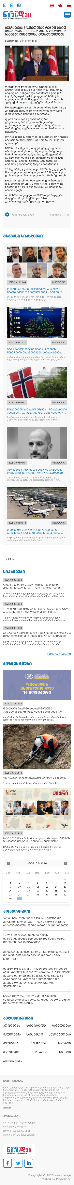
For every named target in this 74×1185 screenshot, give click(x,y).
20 (47, 891)
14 (56, 887)
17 (19, 891)
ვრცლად (7, 1107)
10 (19, 887)
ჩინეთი (65, 1052)
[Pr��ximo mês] (65, 864)
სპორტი (64, 1043)
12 (38, 887)
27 (47, 895)
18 (28, 891)
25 (28, 895)
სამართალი (36, 1025)
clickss (10, 559)
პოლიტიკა (11, 1025)
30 (10, 899)
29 (65, 895)
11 (28, 887)
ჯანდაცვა (38, 1043)
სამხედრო (34, 1034)
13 (47, 887)
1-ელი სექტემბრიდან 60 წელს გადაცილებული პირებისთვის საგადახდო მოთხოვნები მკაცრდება (34, 939)
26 (38, 895)
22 (65, 891)
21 (56, 891)
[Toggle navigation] (67, 15)
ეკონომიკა (12, 1034)
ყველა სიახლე (59, 654)
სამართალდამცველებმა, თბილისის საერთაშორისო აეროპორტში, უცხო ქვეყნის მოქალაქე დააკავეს (36, 1000)
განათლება (61, 1025)
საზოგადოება (60, 1034)
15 (65, 887)
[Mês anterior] (8, 864)
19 (38, 891)
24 (19, 895)
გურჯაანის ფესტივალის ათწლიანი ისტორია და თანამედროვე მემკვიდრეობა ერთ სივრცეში (36, 955)
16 (10, 891)
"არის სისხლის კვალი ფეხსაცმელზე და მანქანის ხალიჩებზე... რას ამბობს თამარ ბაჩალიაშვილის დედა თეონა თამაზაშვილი (35, 922)
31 (19, 899)
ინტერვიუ (39, 1052)
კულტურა (10, 1043)
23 (10, 895)
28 (56, 895)
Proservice (63, 1179)
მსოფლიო (11, 1052)
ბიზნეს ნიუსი (13, 1061)
